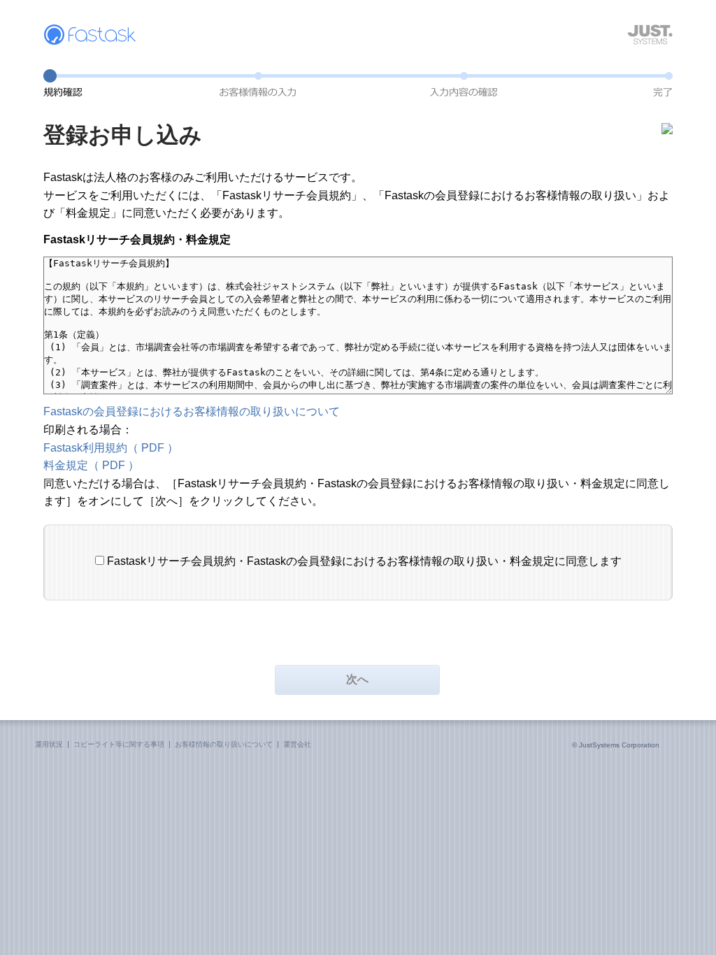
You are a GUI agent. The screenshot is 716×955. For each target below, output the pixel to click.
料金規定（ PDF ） (91, 465)
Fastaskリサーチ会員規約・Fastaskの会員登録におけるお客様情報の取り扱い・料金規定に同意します (364, 561)
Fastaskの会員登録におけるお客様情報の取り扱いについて (191, 411)
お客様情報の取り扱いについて (224, 744)
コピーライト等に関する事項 (118, 744)
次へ (357, 679)
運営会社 (297, 744)
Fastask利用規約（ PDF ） (110, 448)
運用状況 (49, 744)
